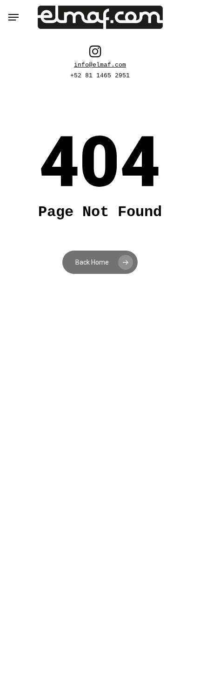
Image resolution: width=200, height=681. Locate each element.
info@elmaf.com (100, 65)
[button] (13, 17)
